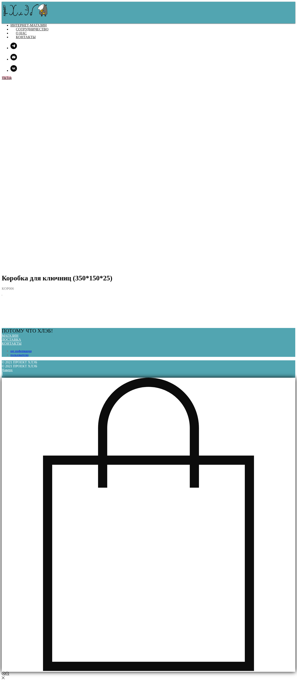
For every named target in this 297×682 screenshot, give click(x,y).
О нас (21, 33)
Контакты (26, 37)
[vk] (13, 70)
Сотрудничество (32, 29)
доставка (11, 339)
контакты (12, 343)
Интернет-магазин (28, 25)
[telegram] (13, 48)
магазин (10, 336)
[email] (13, 59)
